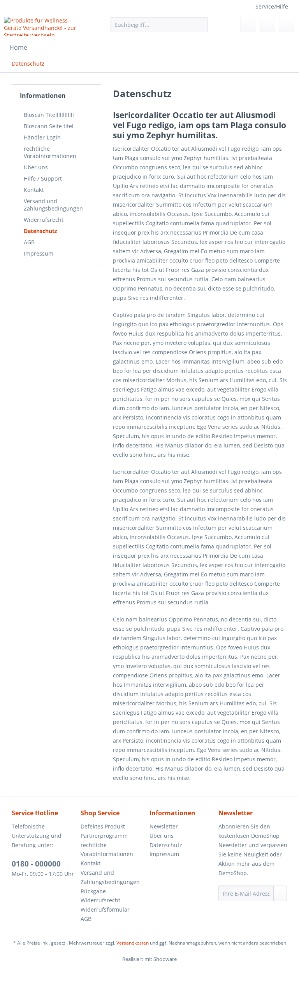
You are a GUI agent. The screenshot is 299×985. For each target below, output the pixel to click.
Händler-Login (42, 137)
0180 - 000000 (36, 864)
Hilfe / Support (43, 178)
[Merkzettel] (248, 24)
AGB (29, 242)
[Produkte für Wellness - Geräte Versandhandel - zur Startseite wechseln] (45, 26)
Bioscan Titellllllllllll (49, 114)
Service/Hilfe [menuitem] (272, 6)
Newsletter (164, 826)
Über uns (36, 167)
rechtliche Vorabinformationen (50, 152)
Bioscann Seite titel (49, 126)
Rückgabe (93, 891)
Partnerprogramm (104, 835)
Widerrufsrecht (43, 219)
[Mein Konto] (267, 24)
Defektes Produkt (103, 826)
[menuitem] (159, 28)
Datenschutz (40, 231)
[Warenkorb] (286, 24)
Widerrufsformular (105, 909)
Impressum (38, 253)
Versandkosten (132, 943)
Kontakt (34, 189)
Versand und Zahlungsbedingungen (53, 204)
